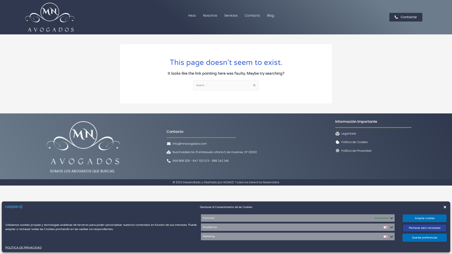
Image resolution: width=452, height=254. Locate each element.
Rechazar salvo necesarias (425, 227)
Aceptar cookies (425, 218)
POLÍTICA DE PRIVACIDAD (23, 247)
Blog (270, 15)
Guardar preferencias (424, 237)
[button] (445, 207)
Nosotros (210, 15)
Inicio (192, 15)
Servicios (231, 15)
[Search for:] (226, 85)
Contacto (252, 15)
